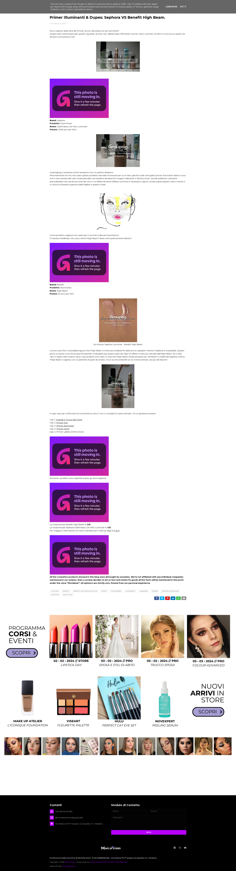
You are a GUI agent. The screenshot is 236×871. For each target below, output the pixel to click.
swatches (67, 595)
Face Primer (116, 591)
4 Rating (55, 591)
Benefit (66, 591)
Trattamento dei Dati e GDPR (102, 862)
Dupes (104, 591)
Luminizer (143, 591)
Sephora (55, 595)
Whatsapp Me (121, 862)
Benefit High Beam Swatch (85, 591)
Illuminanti (130, 591)
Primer (155, 591)
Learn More (171, 7)
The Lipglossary (69, 866)
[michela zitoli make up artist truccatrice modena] (118, 754)
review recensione (170, 591)
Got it (183, 7)
